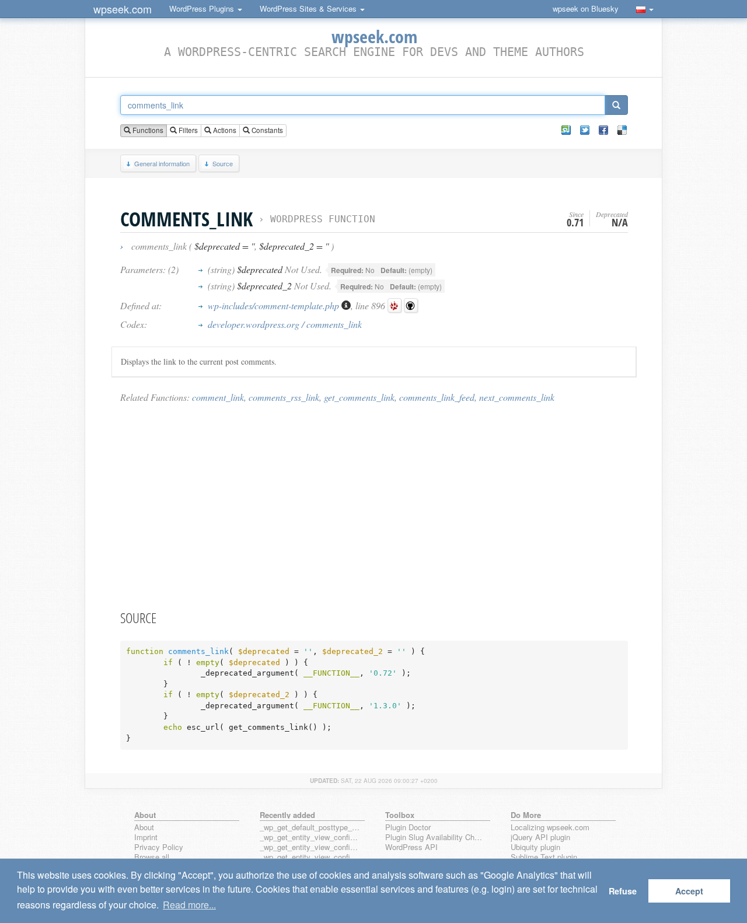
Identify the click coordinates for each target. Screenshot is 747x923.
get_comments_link (359, 397)
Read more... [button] (189, 904)
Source (222, 163)
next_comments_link (516, 397)
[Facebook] (603, 130)
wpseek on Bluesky (586, 8)
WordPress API (411, 847)
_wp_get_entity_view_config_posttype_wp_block (310, 847)
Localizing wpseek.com (550, 828)
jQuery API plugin (540, 837)
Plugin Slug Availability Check (435, 837)
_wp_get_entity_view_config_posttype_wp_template (310, 857)
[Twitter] (584, 130)
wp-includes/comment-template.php (274, 305)
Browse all (151, 857)
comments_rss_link (284, 397)
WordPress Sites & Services (309, 8)
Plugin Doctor (408, 828)
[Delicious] (622, 130)
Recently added (287, 815)
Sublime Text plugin (544, 857)
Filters (187, 130)
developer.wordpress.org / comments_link (285, 324)
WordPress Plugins (202, 8)
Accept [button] (689, 891)
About (144, 828)
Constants (266, 130)
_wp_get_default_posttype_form (310, 828)
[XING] (566, 130)
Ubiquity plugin (535, 847)
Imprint (146, 837)
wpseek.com (122, 8)
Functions (147, 130)
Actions (223, 130)
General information (162, 163)
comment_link (218, 397)
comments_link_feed (436, 397)
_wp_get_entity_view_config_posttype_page (310, 837)
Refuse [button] (623, 891)
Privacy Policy (158, 847)
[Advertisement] (374, 506)
